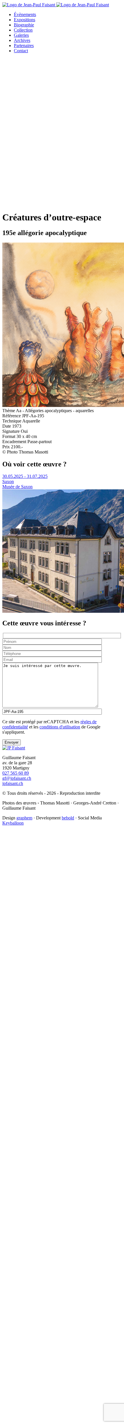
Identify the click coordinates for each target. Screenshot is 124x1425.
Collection (23, 30)
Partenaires (24, 45)
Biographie (24, 24)
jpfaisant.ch (12, 783)
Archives (22, 40)
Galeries (21, 35)
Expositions (24, 19)
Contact (21, 50)
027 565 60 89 (15, 773)
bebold (68, 817)
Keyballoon (13, 823)
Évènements (25, 14)
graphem (24, 817)
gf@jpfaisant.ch (16, 778)
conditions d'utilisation (60, 726)
